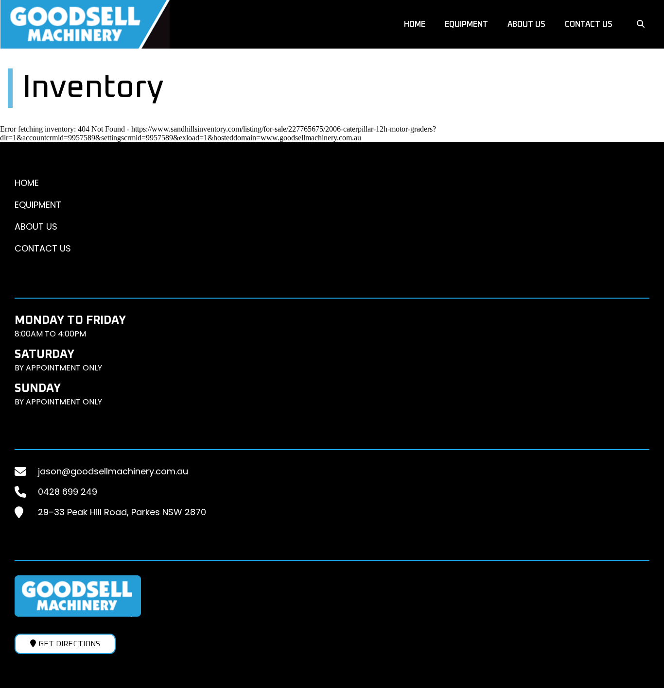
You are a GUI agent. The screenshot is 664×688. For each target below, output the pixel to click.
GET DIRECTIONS (69, 644)
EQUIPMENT (466, 24)
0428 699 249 (67, 492)
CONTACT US (588, 24)
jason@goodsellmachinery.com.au (113, 471)
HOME (414, 24)
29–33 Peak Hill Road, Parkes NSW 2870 (122, 512)
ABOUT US (526, 24)
